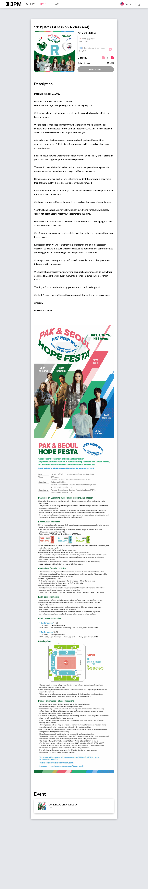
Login (138, 4)
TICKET (44, 4)
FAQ (56, 4)
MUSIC (30, 4)
